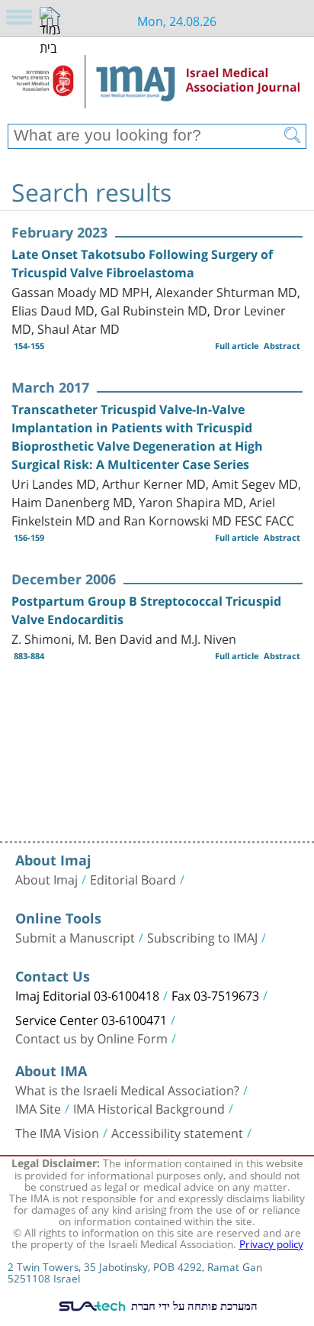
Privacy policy (271, 1242)
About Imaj (46, 878)
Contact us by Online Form (91, 1037)
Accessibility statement (177, 1132)
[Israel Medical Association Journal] (157, 85)
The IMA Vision (57, 1132)
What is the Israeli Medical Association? (127, 1089)
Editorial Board (133, 878)
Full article (237, 345)
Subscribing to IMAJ (202, 936)
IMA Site (38, 1107)
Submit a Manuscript (75, 936)
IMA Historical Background (149, 1107)
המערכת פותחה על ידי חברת (193, 1305)
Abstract (282, 345)
